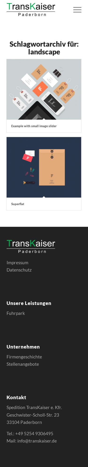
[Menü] (75, 9)
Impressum (17, 262)
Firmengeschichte (24, 356)
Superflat (17, 204)
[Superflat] (44, 167)
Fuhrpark (16, 313)
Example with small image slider (34, 126)
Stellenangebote (23, 364)
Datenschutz (19, 269)
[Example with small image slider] (44, 89)
